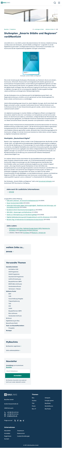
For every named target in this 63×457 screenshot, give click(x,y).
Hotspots (47, 398)
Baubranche (46, 228)
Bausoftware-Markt (12, 323)
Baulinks (6, 29)
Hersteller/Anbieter (12, 267)
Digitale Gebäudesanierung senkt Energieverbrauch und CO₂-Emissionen (28, 217)
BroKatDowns (49, 406)
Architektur (12, 230)
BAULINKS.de (33, 230)
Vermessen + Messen (15, 289)
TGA (10, 303)
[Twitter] (15, 420)
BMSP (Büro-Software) (15, 284)
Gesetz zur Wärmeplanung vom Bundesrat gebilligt (22, 214)
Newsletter (7, 430)
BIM (10, 294)
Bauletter (9, 367)
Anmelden (7, 433)
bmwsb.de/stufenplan (45, 181)
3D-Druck (9, 318)
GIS (10, 306)
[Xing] (23, 420)
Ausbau (34, 400)
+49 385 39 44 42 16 (12, 414)
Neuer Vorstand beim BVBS (15, 203)
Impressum (20, 430)
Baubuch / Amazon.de (38, 232)
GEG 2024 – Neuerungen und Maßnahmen (19, 212)
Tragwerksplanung (14, 301)
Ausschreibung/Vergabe (16, 298)
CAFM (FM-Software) (15, 279)
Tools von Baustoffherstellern (15, 325)
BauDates (48, 403)
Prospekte (11, 328)
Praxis (33, 406)
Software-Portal (11, 291)
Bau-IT (34, 409)
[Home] (17, 395)
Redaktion (13, 29)
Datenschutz (21, 433)
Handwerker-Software (15, 316)
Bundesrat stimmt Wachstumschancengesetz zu (21, 209)
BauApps (9, 330)
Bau (33, 398)
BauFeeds (48, 409)
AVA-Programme (13, 271)
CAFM (10, 308)
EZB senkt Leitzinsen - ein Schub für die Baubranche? (22, 200)
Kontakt (6, 439)
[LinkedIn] (21, 420)
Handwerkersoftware (15, 286)
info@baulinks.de (12, 416)
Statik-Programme (14, 274)
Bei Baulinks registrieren (13, 346)
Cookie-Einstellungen (23, 436)
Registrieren (7, 436)
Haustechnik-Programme (16, 276)
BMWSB (11, 192)
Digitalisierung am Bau (16, 228)
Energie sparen (49, 400)
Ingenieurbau (23, 230)
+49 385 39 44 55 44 (12, 412)
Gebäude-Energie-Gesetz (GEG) (32, 228)
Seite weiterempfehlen (12, 350)
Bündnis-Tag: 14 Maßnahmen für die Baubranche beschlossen (25, 219)
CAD (10, 296)
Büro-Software (13, 313)
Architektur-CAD (13, 269)
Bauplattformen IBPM (15, 281)
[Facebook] (18, 420)
